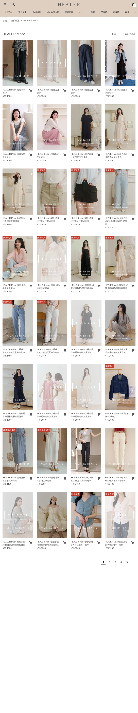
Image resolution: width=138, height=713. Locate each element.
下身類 (104, 12)
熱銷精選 (37, 12)
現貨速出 (23, 12)
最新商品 (8, 12)
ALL (81, 12)
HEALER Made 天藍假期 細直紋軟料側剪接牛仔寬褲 (116, 221)
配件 (127, 12)
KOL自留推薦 (53, 12)
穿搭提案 (69, 12)
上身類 (92, 12)
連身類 (116, 12)
